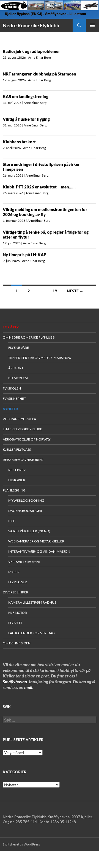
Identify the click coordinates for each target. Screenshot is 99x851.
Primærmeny (92, 25)
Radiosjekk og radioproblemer (31, 51)
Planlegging (14, 490)
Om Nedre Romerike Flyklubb (29, 337)
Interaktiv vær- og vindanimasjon (39, 551)
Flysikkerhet (14, 398)
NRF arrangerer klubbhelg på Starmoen (39, 73)
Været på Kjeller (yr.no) (29, 531)
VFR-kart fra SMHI (24, 562)
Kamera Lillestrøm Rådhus (32, 602)
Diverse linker (15, 592)
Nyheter (10, 409)
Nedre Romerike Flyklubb (31, 25)
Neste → (75, 290)
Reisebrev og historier (23, 460)
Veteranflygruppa (19, 419)
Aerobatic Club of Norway (27, 439)
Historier (16, 480)
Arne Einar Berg (39, 57)
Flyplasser (17, 582)
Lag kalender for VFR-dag (31, 633)
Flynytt (15, 623)
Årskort (15, 368)
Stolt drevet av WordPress (21, 844)
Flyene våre (18, 347)
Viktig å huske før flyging (26, 119)
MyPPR (14, 572)
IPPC (11, 521)
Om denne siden (17, 643)
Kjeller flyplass (17, 449)
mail (28, 687)
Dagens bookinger (25, 511)
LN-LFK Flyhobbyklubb (22, 429)
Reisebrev (17, 470)
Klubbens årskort (19, 141)
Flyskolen (12, 388)
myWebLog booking (26, 500)
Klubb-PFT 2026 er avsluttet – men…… (39, 186)
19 (55, 290)
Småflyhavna (15, 681)
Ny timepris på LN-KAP (24, 254)
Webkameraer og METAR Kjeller (36, 541)
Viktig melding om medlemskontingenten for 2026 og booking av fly (45, 212)
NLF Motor (17, 612)
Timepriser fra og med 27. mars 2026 (39, 358)
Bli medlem (18, 378)
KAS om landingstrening (25, 96)
